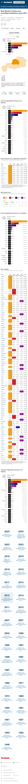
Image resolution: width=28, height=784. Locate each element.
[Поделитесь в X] (2, 24)
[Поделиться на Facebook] (5, 24)
